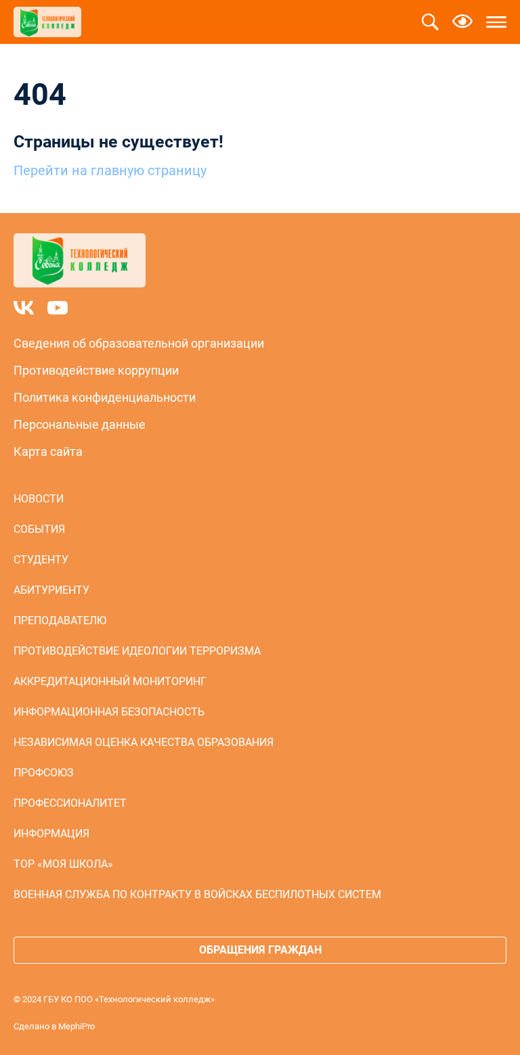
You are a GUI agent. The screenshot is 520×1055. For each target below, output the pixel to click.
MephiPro (76, 1026)
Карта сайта (48, 451)
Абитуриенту (51, 590)
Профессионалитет (70, 803)
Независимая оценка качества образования (144, 742)
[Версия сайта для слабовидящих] (462, 22)
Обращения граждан (260, 949)
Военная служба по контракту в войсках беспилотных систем (197, 894)
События (39, 529)
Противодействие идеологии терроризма (137, 650)
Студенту (41, 559)
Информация (51, 833)
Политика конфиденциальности (105, 397)
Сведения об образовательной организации (139, 343)
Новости (39, 498)
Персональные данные (80, 424)
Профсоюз (44, 772)
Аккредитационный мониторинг (110, 681)
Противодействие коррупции (96, 370)
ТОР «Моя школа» (63, 864)
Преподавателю (60, 620)
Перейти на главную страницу (110, 170)
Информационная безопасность (109, 711)
